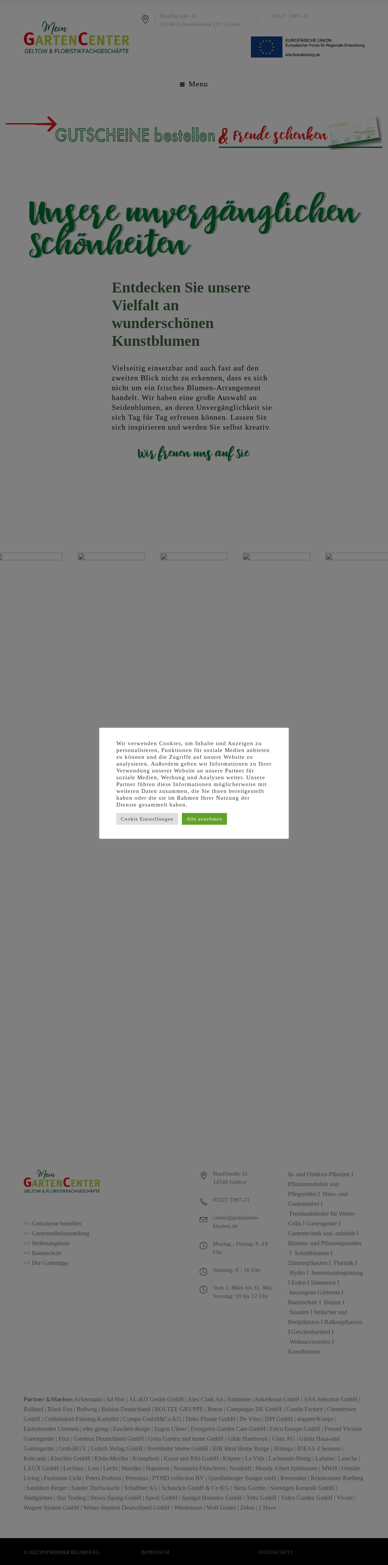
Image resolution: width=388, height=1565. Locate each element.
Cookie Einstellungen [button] (147, 819)
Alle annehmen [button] (204, 819)
